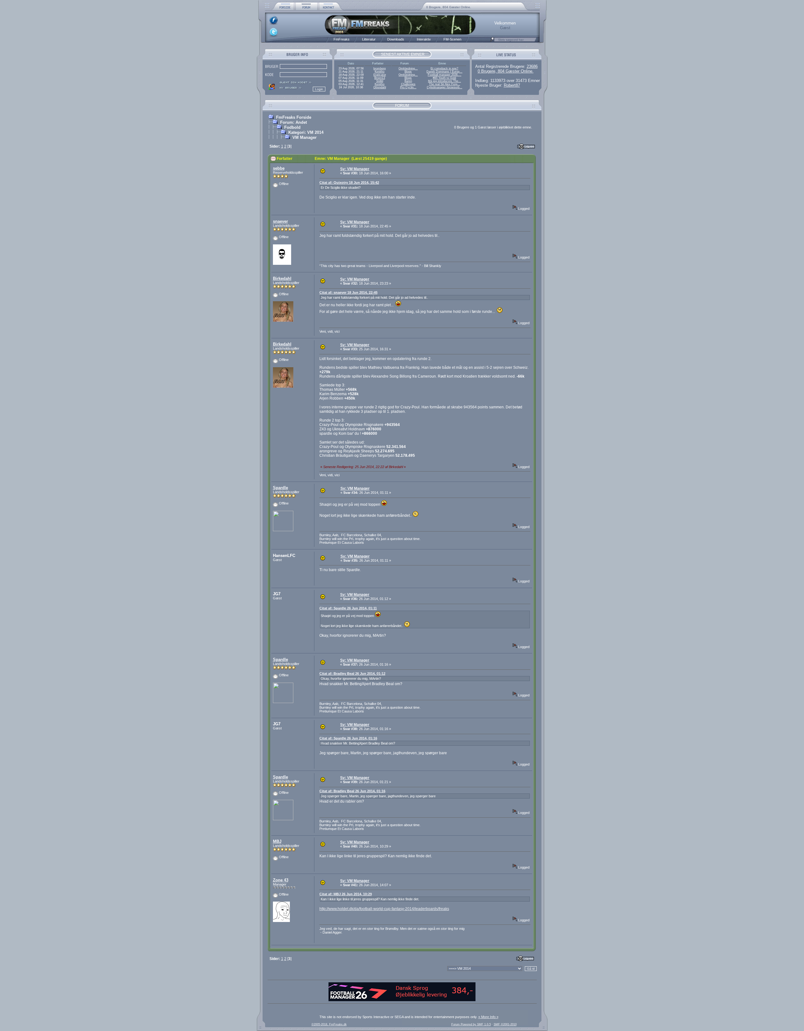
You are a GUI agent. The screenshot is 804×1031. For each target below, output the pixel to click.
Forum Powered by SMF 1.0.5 (471, 1024)
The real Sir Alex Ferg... (444, 84)
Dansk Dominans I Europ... (444, 71)
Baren (408, 81)
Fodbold (292, 127)
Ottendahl (379, 87)
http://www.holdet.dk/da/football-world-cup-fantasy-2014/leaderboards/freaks (384, 909)
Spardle (280, 487)
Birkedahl (282, 278)
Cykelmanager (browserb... (444, 87)
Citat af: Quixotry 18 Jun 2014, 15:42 (349, 182)
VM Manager (304, 137)
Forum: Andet (293, 122)
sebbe (279, 168)
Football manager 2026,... (444, 74)
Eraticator (379, 74)
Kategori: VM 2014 (305, 132)
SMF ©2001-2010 (505, 1024)
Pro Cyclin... (408, 87)
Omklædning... (408, 68)
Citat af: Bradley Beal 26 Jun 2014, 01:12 (352, 673)
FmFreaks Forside (293, 117)
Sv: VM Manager (354, 169)
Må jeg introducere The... (444, 81)
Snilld (379, 81)
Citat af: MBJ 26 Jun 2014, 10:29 (345, 894)
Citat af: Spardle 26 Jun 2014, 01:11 (348, 608)
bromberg (379, 68)
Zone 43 (280, 880)
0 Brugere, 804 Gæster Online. (448, 7)
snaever (280, 221)
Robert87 (512, 85)
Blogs (408, 71)
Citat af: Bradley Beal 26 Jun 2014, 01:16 (352, 791)
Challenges (408, 84)
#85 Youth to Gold (444, 77)
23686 (532, 66)
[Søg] (492, 41)
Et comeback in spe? (444, 68)
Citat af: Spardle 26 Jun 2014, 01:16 (348, 738)
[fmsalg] (402, 1000)
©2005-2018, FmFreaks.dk (329, 1024)
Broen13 (379, 77)
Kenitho (379, 71)
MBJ (277, 841)
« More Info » (488, 1017)
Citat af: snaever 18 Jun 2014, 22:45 (348, 292)
